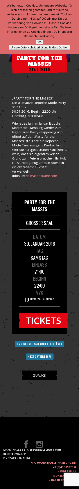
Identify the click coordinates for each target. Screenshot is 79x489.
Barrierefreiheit (63, 480)
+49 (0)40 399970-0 (63, 467)
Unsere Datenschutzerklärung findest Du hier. (39, 47)
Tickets (43, 320)
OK (40, 41)
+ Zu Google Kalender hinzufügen (39, 344)
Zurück (39, 375)
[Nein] (73, 27)
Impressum (68, 471)
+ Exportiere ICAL (40, 356)
